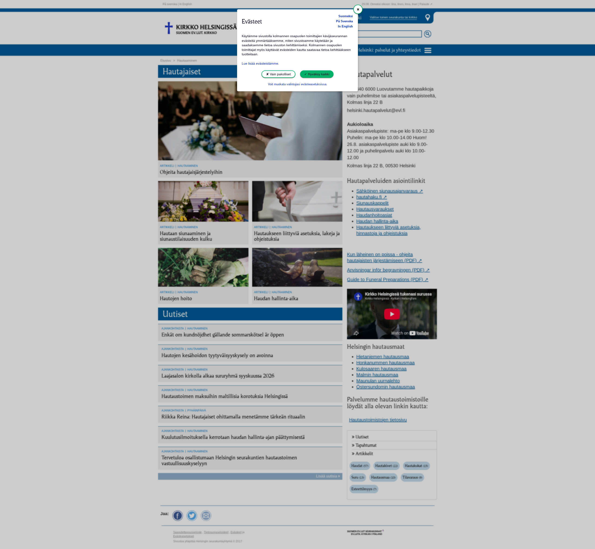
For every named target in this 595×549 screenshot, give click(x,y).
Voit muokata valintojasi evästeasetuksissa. (297, 84)
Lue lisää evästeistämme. (260, 63)
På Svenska (344, 21)
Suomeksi (345, 16)
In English (345, 26)
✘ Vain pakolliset (278, 74)
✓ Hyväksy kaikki (316, 74)
